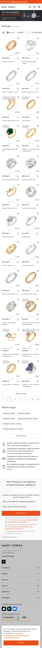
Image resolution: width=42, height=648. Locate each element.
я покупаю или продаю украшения (21, 501)
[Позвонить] (34, 6)
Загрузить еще (21, 393)
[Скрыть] (40, 2)
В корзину (17, 58)
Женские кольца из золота (27, 418)
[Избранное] (18, 38)
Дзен (4, 562)
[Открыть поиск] (30, 7)
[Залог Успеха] (8, 6)
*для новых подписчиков (9, 536)
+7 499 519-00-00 (8, 553)
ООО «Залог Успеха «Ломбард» (28, 519)
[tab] (9, 55)
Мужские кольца (9, 418)
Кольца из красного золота (13, 429)
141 (32, 399)
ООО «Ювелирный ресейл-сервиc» (16, 521)
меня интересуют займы (17, 507)
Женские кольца (24, 413)
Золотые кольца (9, 413)
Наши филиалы (8, 556)
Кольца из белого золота (12, 424)
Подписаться (21, 513)
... (26, 399)
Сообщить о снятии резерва (17, 116)
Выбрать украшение (10, 2)
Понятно (21, 643)
